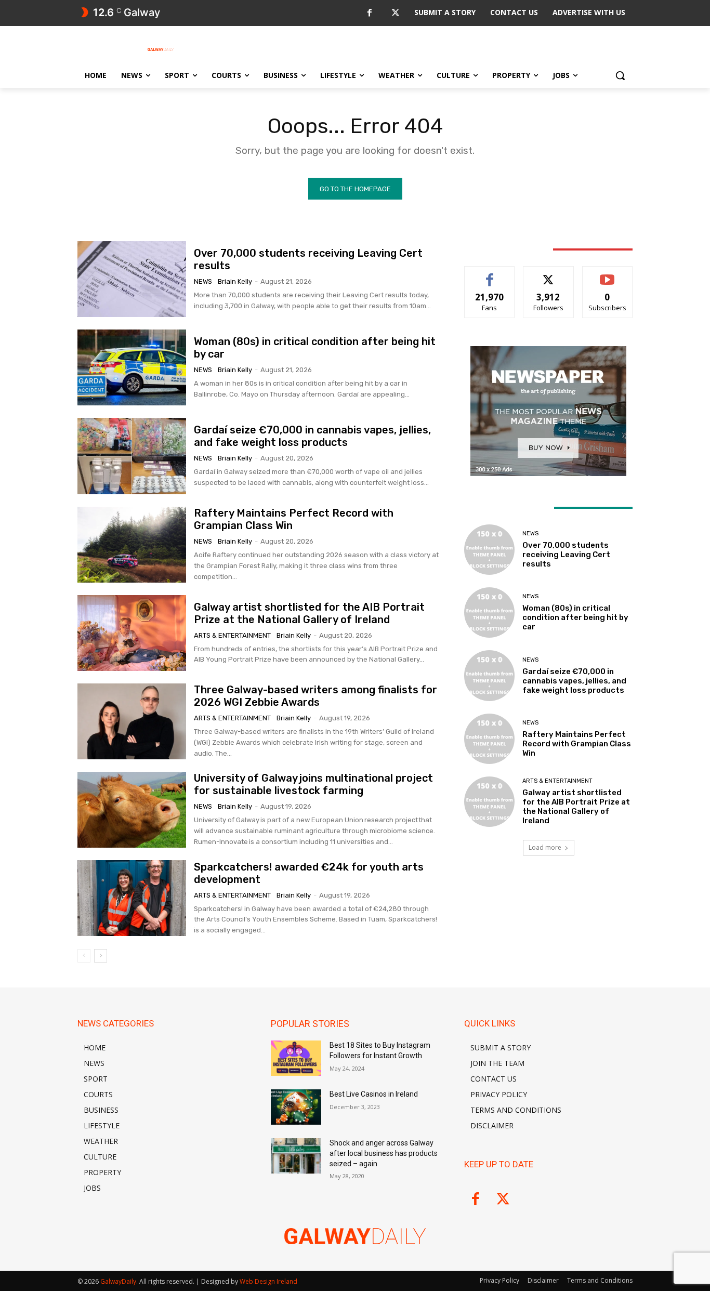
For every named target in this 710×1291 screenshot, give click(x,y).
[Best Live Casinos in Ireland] (296, 1107)
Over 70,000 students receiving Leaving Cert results (566, 555)
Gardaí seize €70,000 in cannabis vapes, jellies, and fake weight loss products (312, 436)
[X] (395, 13)
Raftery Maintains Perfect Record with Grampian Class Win (576, 744)
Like (490, 274)
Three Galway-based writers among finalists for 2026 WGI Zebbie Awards (315, 695)
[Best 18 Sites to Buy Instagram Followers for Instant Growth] (296, 1058)
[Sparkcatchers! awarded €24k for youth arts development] (131, 898)
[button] (620, 75)
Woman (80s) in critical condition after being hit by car (575, 617)
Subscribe (607, 274)
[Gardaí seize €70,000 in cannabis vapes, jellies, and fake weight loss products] (131, 456)
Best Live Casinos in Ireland (374, 1094)
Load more (545, 847)
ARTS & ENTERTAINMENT (232, 635)
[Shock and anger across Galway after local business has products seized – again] (296, 1156)
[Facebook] (369, 13)
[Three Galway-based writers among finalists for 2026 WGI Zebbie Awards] (131, 721)
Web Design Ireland (268, 1281)
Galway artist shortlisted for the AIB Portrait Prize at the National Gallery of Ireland (309, 613)
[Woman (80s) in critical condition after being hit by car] (131, 367)
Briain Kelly (235, 281)
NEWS (203, 281)
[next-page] (100, 956)
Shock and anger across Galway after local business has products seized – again (384, 1153)
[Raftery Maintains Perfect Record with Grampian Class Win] (131, 545)
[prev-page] (83, 956)
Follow (548, 274)
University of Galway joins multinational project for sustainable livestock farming (313, 784)
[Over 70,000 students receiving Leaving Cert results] (131, 279)
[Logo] (160, 49)
